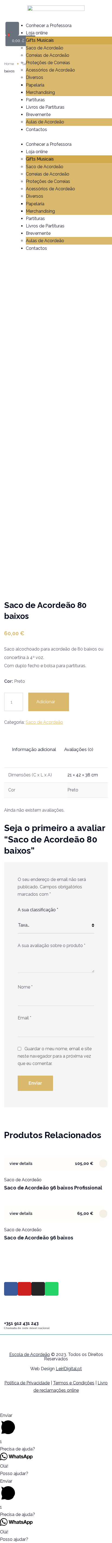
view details (21, 1163)
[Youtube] (24, 1289)
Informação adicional (34, 749)
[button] (58, 137)
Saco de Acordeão (44, 48)
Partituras (35, 99)
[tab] (37, 749)
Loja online (37, 32)
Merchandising (40, 92)
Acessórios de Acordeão (50, 70)
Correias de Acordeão (47, 55)
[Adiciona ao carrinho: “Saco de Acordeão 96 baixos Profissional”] (103, 1163)
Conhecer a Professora (48, 25)
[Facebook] (11, 1289)
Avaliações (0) (78, 749)
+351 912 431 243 (21, 1323)
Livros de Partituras (45, 107)
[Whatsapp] (51, 1289)
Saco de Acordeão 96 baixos (38, 1238)
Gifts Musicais (40, 40)
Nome (25, 987)
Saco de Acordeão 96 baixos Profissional (53, 1188)
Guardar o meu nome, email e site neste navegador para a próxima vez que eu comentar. (55, 1056)
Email (24, 1017)
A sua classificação (38, 909)
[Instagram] (38, 1289)
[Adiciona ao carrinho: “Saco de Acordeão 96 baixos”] (103, 1214)
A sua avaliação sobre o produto (51, 945)
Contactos (36, 129)
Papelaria (35, 85)
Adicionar (45, 701)
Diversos (34, 77)
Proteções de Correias (48, 62)
